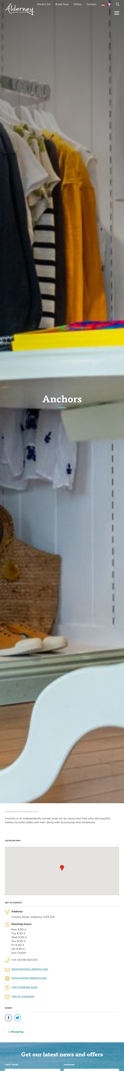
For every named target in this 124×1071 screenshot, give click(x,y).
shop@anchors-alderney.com (29, 969)
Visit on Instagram (22, 996)
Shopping (24, 811)
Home (7, 811)
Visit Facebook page (24, 987)
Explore (15, 811)
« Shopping (15, 1031)
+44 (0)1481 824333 (24, 959)
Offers (78, 4)
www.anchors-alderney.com (29, 977)
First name (11, 1064)
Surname (69, 1064)
